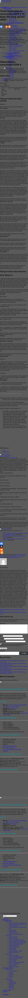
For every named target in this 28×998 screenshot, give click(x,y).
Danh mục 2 (9, 24)
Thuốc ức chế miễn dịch (15, 46)
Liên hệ (5, 744)
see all (20, 530)
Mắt (10, 66)
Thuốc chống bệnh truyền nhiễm (17, 941)
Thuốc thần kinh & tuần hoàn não (17, 924)
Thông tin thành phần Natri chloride (15, 55)
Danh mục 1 (9, 921)
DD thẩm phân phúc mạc (4, 7)
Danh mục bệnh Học (8, 968)
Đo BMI (5, 991)
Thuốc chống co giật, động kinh (17, 942)
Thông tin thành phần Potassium (14, 57)
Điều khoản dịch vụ (8, 741)
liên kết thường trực (14, 557)
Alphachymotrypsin (12, 727)
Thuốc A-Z (6, 918)
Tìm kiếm (2, 651)
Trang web (2, 641)
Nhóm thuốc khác (13, 55)
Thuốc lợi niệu (12, 965)
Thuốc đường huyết (14, 947)
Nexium (9, 722)
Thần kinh (11, 984)
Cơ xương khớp (13, 59)
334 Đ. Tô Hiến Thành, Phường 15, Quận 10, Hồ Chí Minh (15, 705)
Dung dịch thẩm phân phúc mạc (15, 7)
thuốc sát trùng (13, 26)
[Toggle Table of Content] (1, 50)
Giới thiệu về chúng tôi (9, 739)
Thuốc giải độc (13, 949)
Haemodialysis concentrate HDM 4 (12, 53)
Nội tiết (11, 980)
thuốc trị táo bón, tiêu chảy (16, 45)
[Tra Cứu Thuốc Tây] (5, 454)
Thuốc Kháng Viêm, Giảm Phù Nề (17, 923)
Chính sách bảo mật (8, 742)
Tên (1, 636)
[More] (9, 26)
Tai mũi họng (12, 983)
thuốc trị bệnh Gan (14, 952)
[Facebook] (1, 26)
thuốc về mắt (12, 49)
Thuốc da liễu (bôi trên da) (16, 944)
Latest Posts (6, 452)
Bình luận (3, 623)
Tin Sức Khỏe (6, 990)
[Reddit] (6, 26)
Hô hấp (11, 975)
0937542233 (13, 708)
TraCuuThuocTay (17, 399)
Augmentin (10, 724)
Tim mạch (11, 77)
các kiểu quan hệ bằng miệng (11, 729)
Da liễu (11, 972)
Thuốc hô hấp (12, 18)
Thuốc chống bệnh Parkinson (16, 28)
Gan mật (11, 973)
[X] (4, 26)
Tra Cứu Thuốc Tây (19, 23)
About (4, 450)
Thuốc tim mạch (13, 21)
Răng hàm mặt (12, 982)
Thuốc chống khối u (14, 945)
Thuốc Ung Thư (13, 48)
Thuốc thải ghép (13, 25)
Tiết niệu (11, 74)
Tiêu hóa (11, 76)
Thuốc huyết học (13, 925)
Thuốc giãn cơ (12, 19)
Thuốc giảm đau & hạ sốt (15, 951)
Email (2, 638)
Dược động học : (11, 58)
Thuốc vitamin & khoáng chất (16, 50)
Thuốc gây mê (12, 36)
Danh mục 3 (9, 954)
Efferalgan (10, 725)
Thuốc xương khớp (14, 52)
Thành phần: (10, 54)
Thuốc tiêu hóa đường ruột (16, 934)
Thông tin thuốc (7, 8)
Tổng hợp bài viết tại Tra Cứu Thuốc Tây (12, 731)
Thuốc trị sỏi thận (13, 955)
